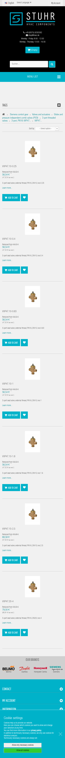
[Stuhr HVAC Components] (32, 18)
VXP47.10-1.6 (8, 456)
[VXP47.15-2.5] (32, 514)
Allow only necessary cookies (23, 745)
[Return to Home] (4, 115)
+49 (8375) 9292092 (33, 33)
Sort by (31, 129)
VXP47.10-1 (7, 384)
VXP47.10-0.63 (9, 311)
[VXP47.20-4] (32, 587)
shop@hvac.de (33, 35)
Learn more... (7, 188)
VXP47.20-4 (7, 601)
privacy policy (36, 731)
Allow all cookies (22, 750)
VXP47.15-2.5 (8, 529)
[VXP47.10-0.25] (32, 152)
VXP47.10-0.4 (8, 239)
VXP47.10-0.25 (9, 166)
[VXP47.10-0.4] (32, 224)
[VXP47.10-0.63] (32, 297)
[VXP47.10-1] (32, 369)
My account (8, 700)
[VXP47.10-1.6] (32, 442)
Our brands (32, 659)
